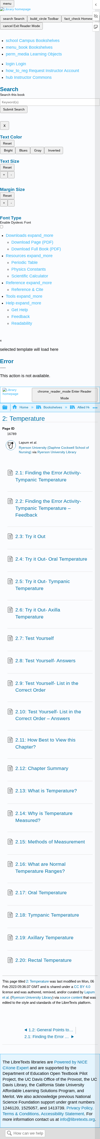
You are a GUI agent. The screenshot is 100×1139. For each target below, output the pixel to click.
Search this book (12, 95)
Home (24, 407)
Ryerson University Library (56, 452)
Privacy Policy (79, 1108)
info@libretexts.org (77, 1119)
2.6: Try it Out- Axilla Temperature (37, 613)
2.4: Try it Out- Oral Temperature (51, 559)
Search (9, 1133)
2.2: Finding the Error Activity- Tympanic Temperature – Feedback (48, 508)
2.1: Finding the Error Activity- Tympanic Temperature (48, 476)
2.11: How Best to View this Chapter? (45, 743)
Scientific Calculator (29, 276)
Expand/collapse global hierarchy (7, 408)
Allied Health (87, 407)
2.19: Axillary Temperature (44, 937)
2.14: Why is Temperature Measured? (44, 817)
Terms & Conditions (21, 1113)
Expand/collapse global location (95, 406)
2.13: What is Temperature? (46, 790)
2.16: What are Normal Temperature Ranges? (40, 867)
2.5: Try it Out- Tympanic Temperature (42, 585)
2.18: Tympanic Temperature (47, 915)
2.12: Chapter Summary (41, 768)
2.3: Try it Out (30, 536)
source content (71, 997)
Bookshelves (53, 407)
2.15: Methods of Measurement (50, 841)
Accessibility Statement (62, 1113)
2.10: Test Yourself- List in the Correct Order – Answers (48, 715)
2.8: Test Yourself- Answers (45, 660)
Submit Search (14, 109)
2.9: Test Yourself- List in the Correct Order (46, 686)
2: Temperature (37, 981)
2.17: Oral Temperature (41, 892)
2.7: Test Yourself (34, 638)
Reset (7, 143)
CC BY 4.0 (82, 987)
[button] (20, 316)
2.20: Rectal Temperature (43, 960)
